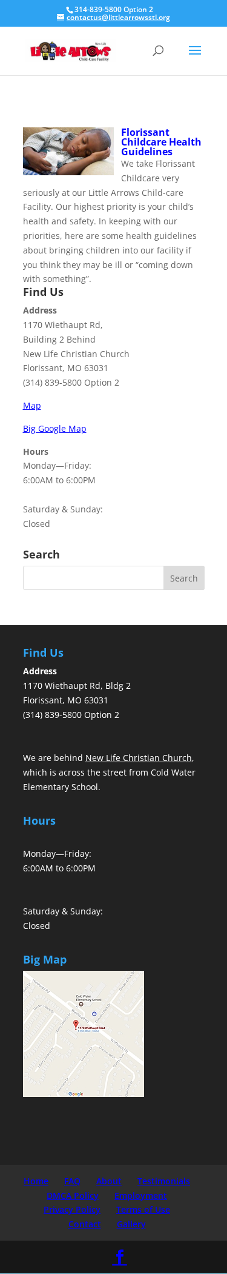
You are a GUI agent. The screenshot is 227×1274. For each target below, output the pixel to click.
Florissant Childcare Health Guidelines (161, 142)
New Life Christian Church (138, 757)
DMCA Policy (73, 1195)
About (109, 1181)
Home (36, 1181)
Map (32, 405)
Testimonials (163, 1181)
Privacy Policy (72, 1209)
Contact (84, 1224)
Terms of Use (143, 1209)
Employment (140, 1195)
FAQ (72, 1181)
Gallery (131, 1224)
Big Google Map (55, 428)
